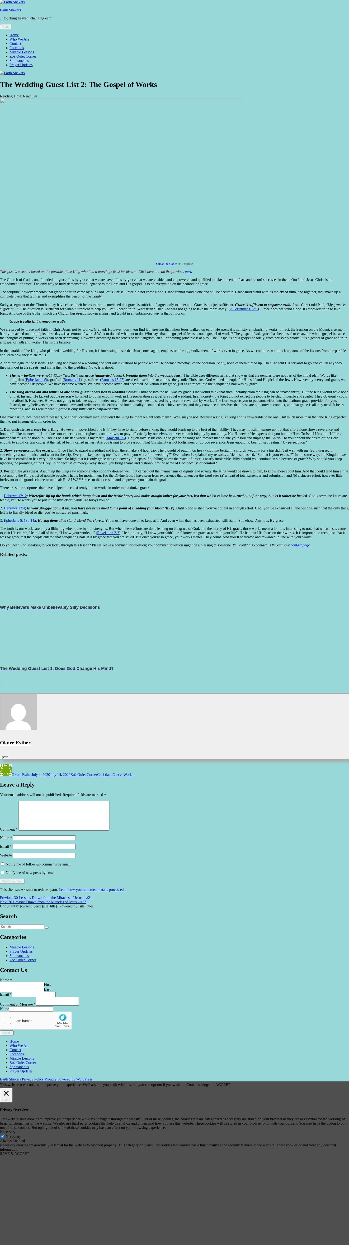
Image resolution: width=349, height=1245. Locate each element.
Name (6, 838)
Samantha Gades (166, 263)
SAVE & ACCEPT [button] (14, 1154)
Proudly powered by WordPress (68, 1079)
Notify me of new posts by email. (31, 873)
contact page (300, 545)
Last (47, 989)
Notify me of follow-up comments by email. (38, 864)
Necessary (13, 1137)
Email (6, 846)
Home (14, 35)
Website (6, 855)
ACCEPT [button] (222, 1085)
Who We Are (19, 39)
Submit (7, 1033)
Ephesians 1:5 (36, 380)
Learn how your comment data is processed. (92, 890)
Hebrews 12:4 (14, 508)
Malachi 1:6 (116, 438)
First (47, 984)
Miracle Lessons (21, 52)
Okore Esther (15, 743)
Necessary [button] (7, 1132)
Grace (117, 775)
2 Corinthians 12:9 (244, 309)
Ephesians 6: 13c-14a (20, 520)
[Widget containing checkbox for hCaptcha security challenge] (36, 1021)
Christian (104, 775)
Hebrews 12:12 (15, 496)
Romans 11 (72, 380)
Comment (9, 829)
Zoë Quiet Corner (22, 56)
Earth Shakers (10, 10)
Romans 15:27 (112, 380)
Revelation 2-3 (108, 533)
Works (128, 775)
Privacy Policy (33, 1079)
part (188, 272)
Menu (5, 26)
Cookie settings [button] (197, 1085)
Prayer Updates (21, 65)
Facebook (16, 48)
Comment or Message (18, 1004)
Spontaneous (19, 61)
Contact (15, 43)
